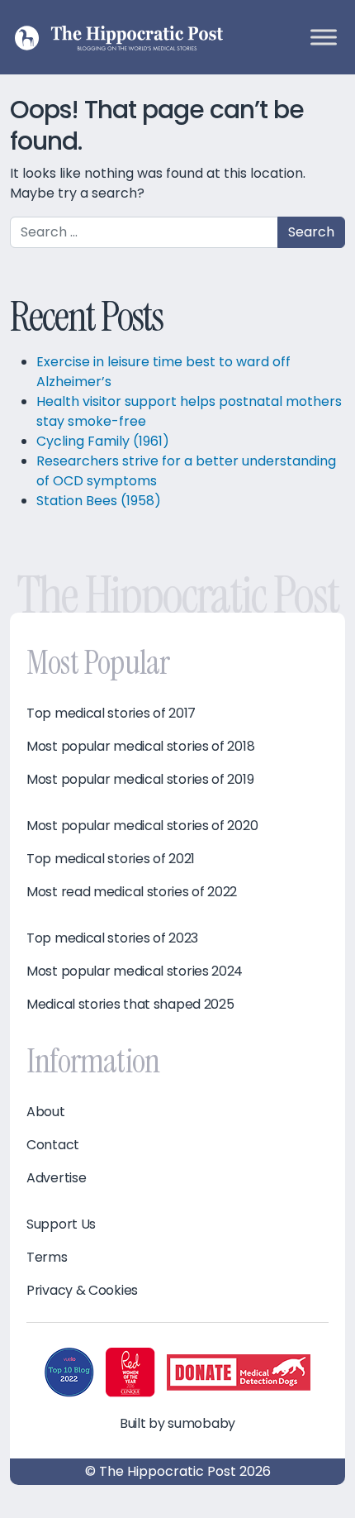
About (45, 1112)
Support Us (61, 1224)
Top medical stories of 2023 (112, 938)
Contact (52, 1145)
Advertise (56, 1178)
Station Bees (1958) (98, 500)
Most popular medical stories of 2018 (140, 746)
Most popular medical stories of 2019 (139, 779)
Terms (47, 1257)
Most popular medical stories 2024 (134, 971)
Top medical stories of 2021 (110, 859)
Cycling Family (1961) (102, 441)
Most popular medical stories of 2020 (142, 826)
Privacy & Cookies (82, 1290)
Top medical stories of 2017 (111, 713)
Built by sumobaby (177, 1423)
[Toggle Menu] (323, 37)
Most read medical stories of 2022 (131, 892)
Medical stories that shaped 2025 (130, 1004)
